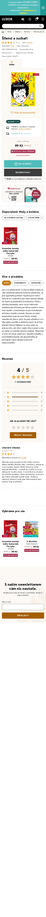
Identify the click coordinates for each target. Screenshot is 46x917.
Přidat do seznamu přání (24, 112)
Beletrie (17, 32)
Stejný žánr (33, 218)
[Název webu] (7, 19)
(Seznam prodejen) (24, 129)
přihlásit (23, 615)
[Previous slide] (8, 89)
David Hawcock (31, 544)
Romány (27, 32)
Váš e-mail (6, 602)
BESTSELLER (28, 530)
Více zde (22, 458)
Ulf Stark (30, 42)
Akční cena (28, 533)
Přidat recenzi (23, 435)
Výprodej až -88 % (30, 536)
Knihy (10, 32)
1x (19, 42)
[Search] (40, 26)
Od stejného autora (13, 218)
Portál (12, 46)
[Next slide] (38, 89)
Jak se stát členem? (22, 155)
